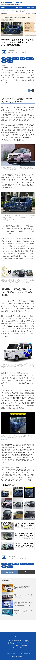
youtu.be (4, 439)
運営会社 (26, 641)
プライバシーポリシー (23, 643)
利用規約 (11, 643)
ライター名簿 (14, 645)
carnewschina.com (30, 35)
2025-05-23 (11, 51)
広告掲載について (18, 647)
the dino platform (20, 656)
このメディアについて (14, 641)
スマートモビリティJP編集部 (17, 53)
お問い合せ (24, 645)
